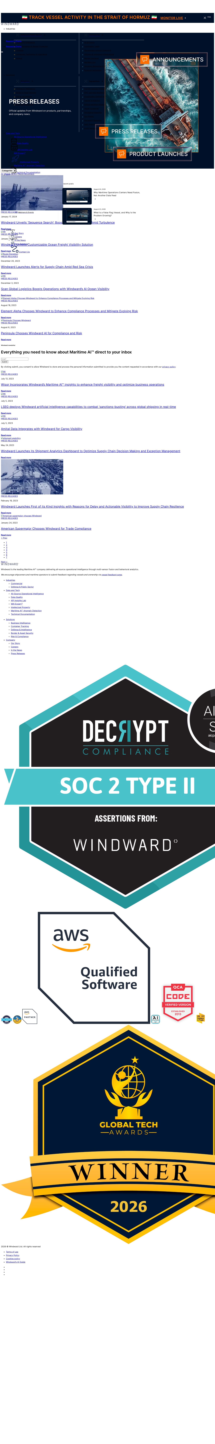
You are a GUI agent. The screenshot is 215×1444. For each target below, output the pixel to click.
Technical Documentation (23, 614)
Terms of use (12, 1252)
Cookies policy (13, 1258)
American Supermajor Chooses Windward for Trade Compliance (46, 528)
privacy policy (168, 366)
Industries (10, 580)
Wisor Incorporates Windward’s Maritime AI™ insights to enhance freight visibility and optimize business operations (82, 384)
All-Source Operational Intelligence (27, 593)
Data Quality (17, 597)
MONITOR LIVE (172, 18)
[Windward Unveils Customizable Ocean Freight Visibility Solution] (3, 232)
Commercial (16, 583)
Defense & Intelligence (21, 629)
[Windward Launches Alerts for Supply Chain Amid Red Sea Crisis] (9, 254)
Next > (4, 562)
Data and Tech (13, 133)
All (2, 174)
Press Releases (18, 653)
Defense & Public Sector (22, 587)
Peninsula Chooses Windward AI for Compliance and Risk (41, 333)
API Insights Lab (18, 600)
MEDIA (7, 174)
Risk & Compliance (19, 636)
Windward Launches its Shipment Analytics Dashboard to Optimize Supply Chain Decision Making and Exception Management (90, 451)
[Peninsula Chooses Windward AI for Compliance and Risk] (16, 320)
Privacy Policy (12, 1255)
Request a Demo (14, 41)
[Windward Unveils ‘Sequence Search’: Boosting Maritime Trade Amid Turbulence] (32, 209)
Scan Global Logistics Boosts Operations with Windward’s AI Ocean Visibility (55, 289)
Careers (14, 647)
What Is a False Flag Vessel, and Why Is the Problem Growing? (115, 214)
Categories (7, 170)
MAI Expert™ (17, 604)
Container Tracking (20, 626)
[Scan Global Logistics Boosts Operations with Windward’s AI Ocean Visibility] (3, 276)
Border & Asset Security (22, 633)
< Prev (4, 538)
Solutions (10, 619)
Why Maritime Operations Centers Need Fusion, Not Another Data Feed (117, 194)
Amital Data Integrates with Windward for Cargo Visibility (41, 429)
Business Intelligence (20, 623)
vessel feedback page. (111, 574)
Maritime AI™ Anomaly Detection (26, 610)
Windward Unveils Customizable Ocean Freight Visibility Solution (47, 244)
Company (10, 640)
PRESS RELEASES (25, 174)
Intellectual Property (20, 607)
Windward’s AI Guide (15, 1262)
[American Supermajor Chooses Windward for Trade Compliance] (21, 516)
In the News (16, 650)
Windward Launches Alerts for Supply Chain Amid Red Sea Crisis (47, 267)
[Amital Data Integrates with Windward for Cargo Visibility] (3, 416)
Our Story (15, 643)
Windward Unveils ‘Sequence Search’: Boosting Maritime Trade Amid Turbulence (58, 222)
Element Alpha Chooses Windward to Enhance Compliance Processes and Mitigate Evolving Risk (69, 311)
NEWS (14, 174)
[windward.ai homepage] (10, 24)
